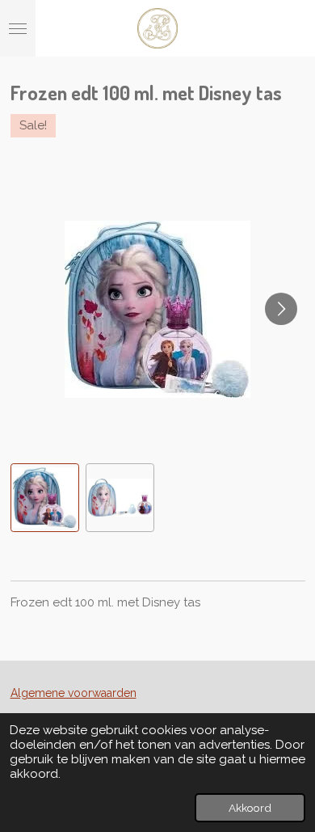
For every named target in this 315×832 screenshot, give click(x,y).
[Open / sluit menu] (18, 28)
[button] (44, 497)
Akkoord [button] (250, 807)
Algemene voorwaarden (73, 692)
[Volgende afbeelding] (281, 309)
